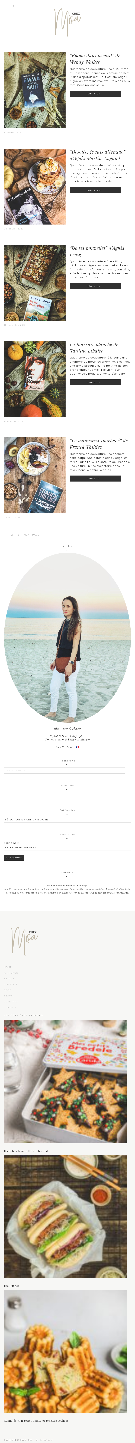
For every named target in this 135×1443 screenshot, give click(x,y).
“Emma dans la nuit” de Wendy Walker (95, 58)
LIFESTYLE (11, 984)
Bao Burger (11, 1285)
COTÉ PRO (11, 1001)
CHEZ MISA (67, 21)
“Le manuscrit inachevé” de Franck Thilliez (99, 443)
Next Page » (33, 534)
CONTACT (10, 1007)
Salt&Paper (46, 1440)
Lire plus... (95, 93)
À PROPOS (11, 973)
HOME (8, 967)
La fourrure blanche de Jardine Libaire (94, 347)
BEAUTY (9, 978)
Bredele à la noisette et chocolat (26, 1151)
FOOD (7, 990)
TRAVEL (9, 996)
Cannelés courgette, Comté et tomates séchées (36, 1420)
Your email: (11, 843)
